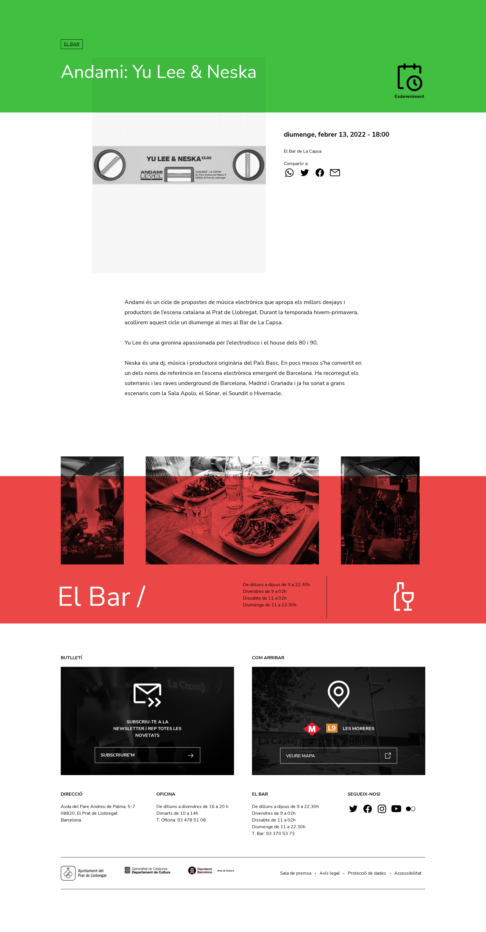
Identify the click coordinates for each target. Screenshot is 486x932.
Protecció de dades (367, 873)
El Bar (72, 44)
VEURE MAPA (300, 756)
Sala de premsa (295, 873)
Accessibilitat (408, 873)
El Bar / (101, 596)
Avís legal (330, 873)
